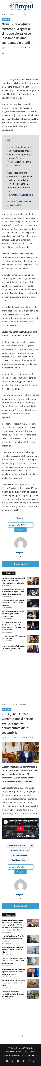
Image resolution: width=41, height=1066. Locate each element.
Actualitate (10, 1052)
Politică (19, 1052)
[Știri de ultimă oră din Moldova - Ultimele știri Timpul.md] (20, 6)
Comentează (20, 564)
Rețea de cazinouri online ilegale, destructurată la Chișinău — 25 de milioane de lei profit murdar (13, 591)
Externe (7, 1055)
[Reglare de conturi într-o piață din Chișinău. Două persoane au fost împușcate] (33, 603)
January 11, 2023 (14, 205)
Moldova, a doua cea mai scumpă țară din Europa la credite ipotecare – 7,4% (13, 613)
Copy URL (20, 530)
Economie (15, 1055)
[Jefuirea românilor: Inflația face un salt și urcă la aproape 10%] (33, 649)
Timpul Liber (26, 1055)
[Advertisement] (20, 677)
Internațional (15, 14)
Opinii (26, 1052)
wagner (21, 518)
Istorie (32, 1052)
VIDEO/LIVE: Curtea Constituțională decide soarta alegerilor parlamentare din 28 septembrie (13, 580)
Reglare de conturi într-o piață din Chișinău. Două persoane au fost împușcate (13, 602)
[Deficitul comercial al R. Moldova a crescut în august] (33, 639)
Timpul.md (8, 48)
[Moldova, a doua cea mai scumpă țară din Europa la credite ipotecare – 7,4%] (33, 614)
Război (24, 14)
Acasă (5, 14)
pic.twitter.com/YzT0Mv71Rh (20, 194)
